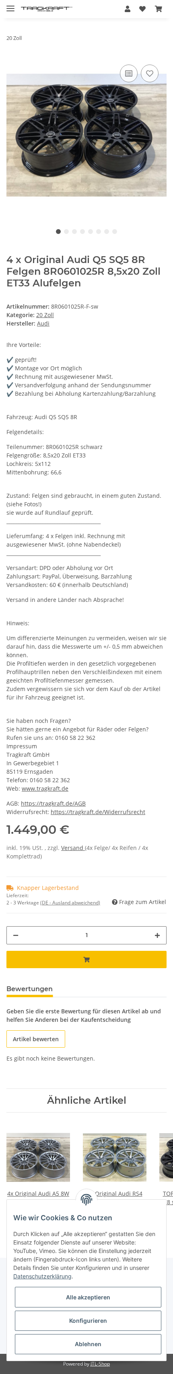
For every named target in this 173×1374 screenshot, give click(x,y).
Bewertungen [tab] (29, 989)
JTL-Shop (100, 1363)
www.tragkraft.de (45, 788)
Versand (73, 848)
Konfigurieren (88, 1320)
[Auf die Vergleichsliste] (129, 73)
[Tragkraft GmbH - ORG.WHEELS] (47, 9)
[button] (127, 9)
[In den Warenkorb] (86, 959)
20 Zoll (45, 315)
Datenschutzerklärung (42, 1276)
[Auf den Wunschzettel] (150, 73)
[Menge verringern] (16, 935)
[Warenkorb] (158, 9)
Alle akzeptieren (88, 1297)
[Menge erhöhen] (157, 935)
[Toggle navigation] (10, 5)
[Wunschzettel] (142, 9)
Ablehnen (88, 1344)
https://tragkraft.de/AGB (53, 803)
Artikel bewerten (36, 1039)
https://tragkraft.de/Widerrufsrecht (98, 812)
